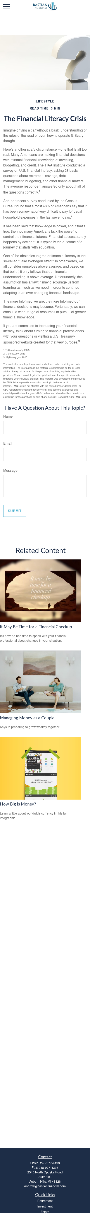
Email (7, 443)
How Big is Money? (18, 804)
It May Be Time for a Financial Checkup (36, 627)
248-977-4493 (50, 1163)
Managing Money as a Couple (27, 718)
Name (8, 416)
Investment (45, 1206)
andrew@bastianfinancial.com (45, 1186)
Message (10, 470)
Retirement (45, 1200)
